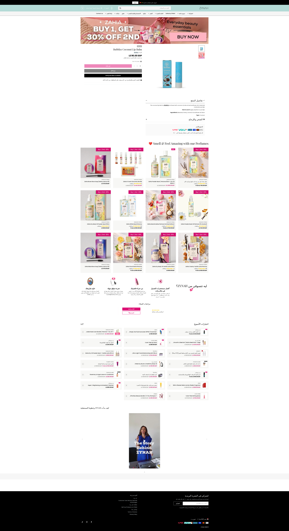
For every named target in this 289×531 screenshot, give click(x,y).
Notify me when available (113, 75)
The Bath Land (196, 362)
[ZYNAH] (144, 30)
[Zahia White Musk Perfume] (128, 205)
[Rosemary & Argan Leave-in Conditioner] (117, 375)
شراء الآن (113, 71)
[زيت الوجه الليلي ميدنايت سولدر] (204, 332)
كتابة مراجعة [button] (131, 309)
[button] (30, 517)
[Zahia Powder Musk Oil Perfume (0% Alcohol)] (193, 205)
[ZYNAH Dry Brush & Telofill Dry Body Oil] (161, 364)
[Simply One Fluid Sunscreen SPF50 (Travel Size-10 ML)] (161, 332)
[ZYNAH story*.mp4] (144, 441)
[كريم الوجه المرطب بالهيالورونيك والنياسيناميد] (204, 375)
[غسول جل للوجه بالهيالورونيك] (117, 343)
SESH (156, 330)
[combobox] (144, 8)
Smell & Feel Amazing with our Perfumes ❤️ (178, 143)
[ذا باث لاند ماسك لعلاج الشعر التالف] (204, 364)
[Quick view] (182, 151)
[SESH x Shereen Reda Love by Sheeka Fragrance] (204, 385)
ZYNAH (155, 394)
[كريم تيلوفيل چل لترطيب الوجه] (161, 375)
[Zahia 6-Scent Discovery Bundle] (128, 163)
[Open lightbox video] (144, 441)
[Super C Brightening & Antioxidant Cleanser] (117, 385)
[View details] (170, 332)
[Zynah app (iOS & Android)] (111, 8)
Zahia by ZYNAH (203, 179)
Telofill (155, 351)
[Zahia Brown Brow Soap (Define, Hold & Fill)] (96, 163)
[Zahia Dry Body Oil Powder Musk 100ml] (96, 205)
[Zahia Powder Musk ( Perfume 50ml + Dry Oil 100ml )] (161, 163)
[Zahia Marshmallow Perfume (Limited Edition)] (161, 205)
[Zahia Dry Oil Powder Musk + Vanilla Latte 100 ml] (117, 353)
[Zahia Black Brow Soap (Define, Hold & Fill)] (96, 248)
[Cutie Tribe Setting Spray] (204, 396)
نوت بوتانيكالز (197, 330)
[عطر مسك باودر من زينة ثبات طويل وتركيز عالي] (193, 163)
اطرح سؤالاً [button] (131, 313)
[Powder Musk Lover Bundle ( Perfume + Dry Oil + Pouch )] (117, 332)
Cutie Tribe (154, 340)
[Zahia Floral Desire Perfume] (128, 248)
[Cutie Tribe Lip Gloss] (161, 343)
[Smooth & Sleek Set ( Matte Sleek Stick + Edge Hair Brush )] (204, 343)
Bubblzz (136, 52)
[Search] (120, 8)
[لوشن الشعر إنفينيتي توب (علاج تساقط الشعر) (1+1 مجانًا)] (204, 353)
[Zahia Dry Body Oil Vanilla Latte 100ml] (161, 248)
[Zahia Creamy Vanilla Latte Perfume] (193, 248)
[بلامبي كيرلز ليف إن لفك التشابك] (117, 364)
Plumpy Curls (110, 362)
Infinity (198, 351)
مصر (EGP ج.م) (202, 519)
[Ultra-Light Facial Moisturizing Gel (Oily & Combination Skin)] (161, 353)
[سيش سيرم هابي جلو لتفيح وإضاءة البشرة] (161, 385)
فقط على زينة (197, 340)
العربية (107, 8)
